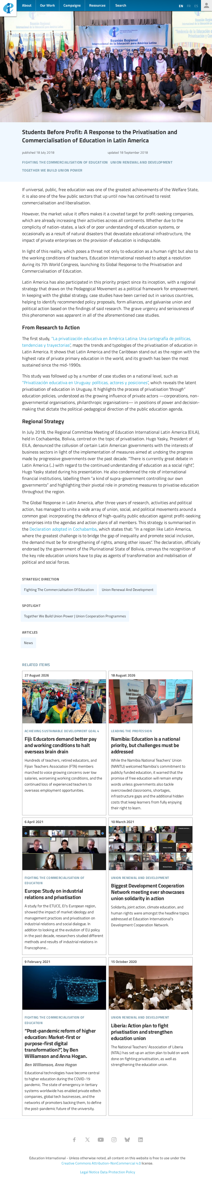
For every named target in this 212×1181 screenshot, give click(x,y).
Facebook (74, 1139)
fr (188, 6)
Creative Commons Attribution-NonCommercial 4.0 (101, 1163)
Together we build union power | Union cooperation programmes (75, 615)
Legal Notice (89, 1171)
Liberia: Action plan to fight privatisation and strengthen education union (150, 1013)
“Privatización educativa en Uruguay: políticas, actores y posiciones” (85, 382)
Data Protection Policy (117, 1171)
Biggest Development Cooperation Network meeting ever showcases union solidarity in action (150, 874)
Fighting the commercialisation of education (59, 589)
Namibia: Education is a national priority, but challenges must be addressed (150, 742)
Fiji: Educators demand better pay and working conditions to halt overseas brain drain (64, 733)
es (196, 6)
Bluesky (127, 1139)
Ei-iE (8, 9)
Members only (206, 5)
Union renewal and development (127, 589)
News (28, 642)
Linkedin (140, 1139)
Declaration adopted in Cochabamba (63, 529)
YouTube (100, 1139)
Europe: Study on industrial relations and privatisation (64, 885)
